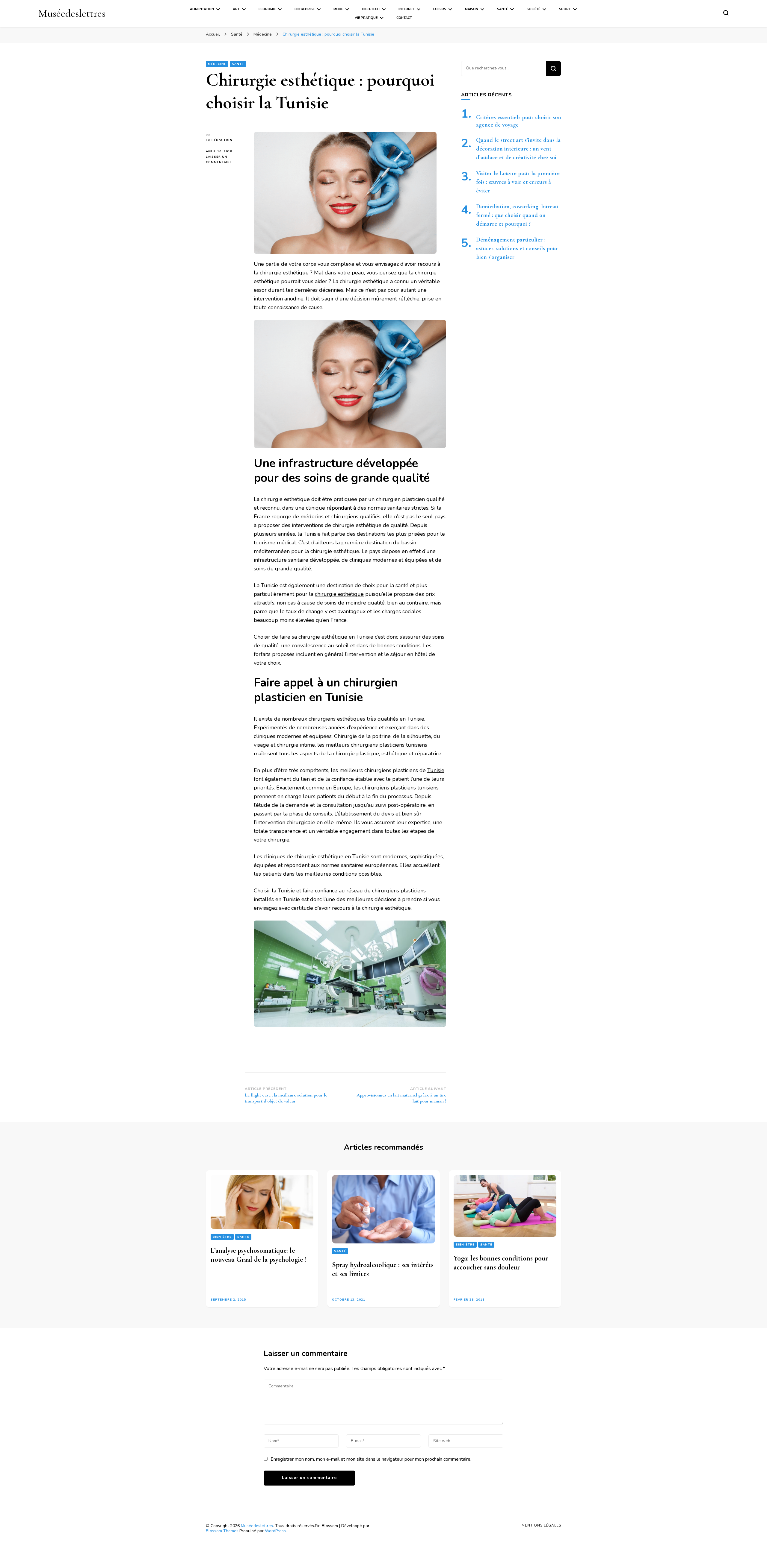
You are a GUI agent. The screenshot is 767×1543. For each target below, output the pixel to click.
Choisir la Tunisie (274, 890)
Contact (404, 18)
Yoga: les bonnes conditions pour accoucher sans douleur (501, 1263)
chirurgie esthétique (339, 594)
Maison (471, 9)
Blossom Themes (222, 1531)
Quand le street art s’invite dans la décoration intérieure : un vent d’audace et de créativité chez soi (518, 148)
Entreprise (305, 9)
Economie (267, 9)
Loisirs (439, 9)
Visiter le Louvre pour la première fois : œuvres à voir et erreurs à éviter (518, 182)
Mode (338, 9)
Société (533, 9)
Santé (502, 9)
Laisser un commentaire (225, 160)
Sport (565, 9)
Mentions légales (541, 1525)
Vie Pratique (366, 18)
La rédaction (219, 140)
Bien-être (222, 1237)
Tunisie (435, 770)
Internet (406, 9)
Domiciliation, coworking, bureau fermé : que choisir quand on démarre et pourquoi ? (517, 215)
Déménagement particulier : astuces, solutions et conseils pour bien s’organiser (517, 248)
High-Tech (371, 9)
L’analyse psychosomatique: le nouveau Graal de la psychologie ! (259, 1255)
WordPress (275, 1531)
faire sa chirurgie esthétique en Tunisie (326, 636)
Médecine (217, 64)
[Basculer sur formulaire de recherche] (726, 13)
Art (236, 9)
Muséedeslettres (71, 13)
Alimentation (202, 9)
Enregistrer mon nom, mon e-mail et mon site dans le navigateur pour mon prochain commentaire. (371, 1459)
